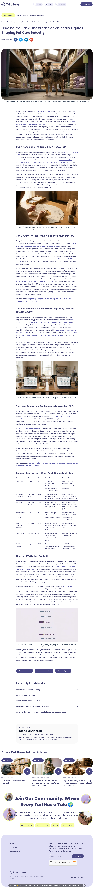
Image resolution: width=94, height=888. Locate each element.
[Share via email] (31, 40)
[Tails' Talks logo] (10, 4)
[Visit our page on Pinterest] (82, 877)
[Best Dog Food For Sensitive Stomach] (16, 772)
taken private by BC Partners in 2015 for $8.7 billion (35, 281)
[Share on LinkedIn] (26, 40)
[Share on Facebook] (16, 40)
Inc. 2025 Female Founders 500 (30, 428)
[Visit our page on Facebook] (71, 877)
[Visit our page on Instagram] (75, 877)
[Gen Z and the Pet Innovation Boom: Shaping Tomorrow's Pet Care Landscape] (47, 772)
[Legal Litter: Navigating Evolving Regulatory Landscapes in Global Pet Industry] (78, 772)
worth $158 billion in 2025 (43, 111)
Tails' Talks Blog (34, 876)
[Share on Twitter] (21, 40)
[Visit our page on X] (78, 877)
